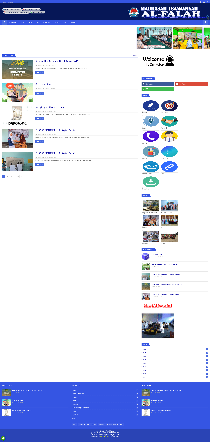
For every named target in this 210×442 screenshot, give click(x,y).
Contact (10, 2)
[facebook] (201, 2)
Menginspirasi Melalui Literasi (50, 107)
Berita (105, 390)
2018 (175, 373)
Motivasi (105, 404)
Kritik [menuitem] (57, 22)
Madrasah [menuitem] (12, 22)
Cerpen (105, 397)
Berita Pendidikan (105, 393)
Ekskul (105, 400)
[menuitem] (4, 22)
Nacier (40, 65)
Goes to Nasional (43, 84)
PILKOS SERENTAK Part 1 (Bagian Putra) (55, 153)
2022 (175, 359)
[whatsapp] (207, 2)
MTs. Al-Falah (104, 436)
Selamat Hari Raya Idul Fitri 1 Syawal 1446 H (57, 61)
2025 (175, 349)
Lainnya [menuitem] (73, 22)
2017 (175, 377)
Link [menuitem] (64, 22)
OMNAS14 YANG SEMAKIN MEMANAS (165, 264)
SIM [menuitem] (22, 22)
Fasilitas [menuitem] (46, 22)
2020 (175, 366)
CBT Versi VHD (157, 254)
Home (4, 2)
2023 (175, 356)
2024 (175, 352)
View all (135, 56)
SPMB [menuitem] (30, 22)
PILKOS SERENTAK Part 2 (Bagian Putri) (55, 130)
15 (18, 176)
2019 (175, 370)
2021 (175, 363)
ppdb (105, 411)
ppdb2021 (105, 415)
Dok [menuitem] (37, 22)
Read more (40, 72)
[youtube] (204, 2)
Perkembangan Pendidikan (105, 408)
